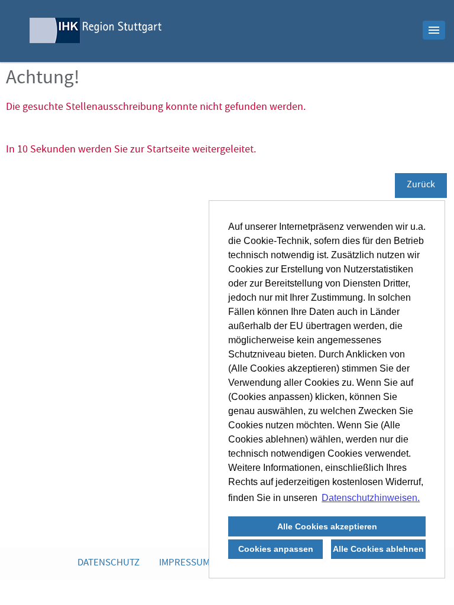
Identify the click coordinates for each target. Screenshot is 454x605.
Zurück (421, 185)
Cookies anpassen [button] (275, 549)
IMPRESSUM (184, 563)
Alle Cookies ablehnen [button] (378, 549)
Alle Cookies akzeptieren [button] (327, 526)
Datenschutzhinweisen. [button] (371, 498)
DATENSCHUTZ (108, 563)
